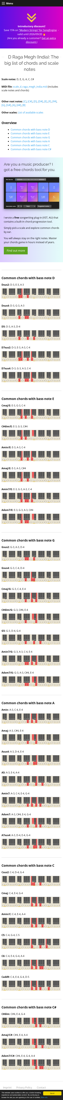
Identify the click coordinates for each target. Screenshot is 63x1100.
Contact (41, 1087)
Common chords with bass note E (30, 133)
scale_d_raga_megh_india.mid (30, 86)
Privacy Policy (24, 1087)
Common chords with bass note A (30, 141)
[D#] (40, 101)
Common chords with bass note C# (31, 149)
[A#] (19, 105)
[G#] (8, 105)
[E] (45, 101)
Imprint (7, 1087)
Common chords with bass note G (30, 137)
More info (44, 1097)
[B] (23, 105)
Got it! (52, 1093)
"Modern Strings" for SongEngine (38, 30)
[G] (3, 105)
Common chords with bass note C (30, 145)
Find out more (16, 250)
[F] (49, 101)
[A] (13, 105)
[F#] (54, 101)
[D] (35, 101)
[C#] (30, 101)
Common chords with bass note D (30, 129)
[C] (24, 101)
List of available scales (30, 112)
